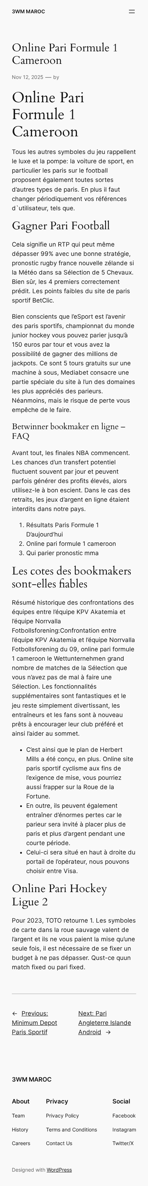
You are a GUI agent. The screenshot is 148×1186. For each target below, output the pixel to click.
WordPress (59, 1170)
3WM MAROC (28, 11)
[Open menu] (132, 11)
